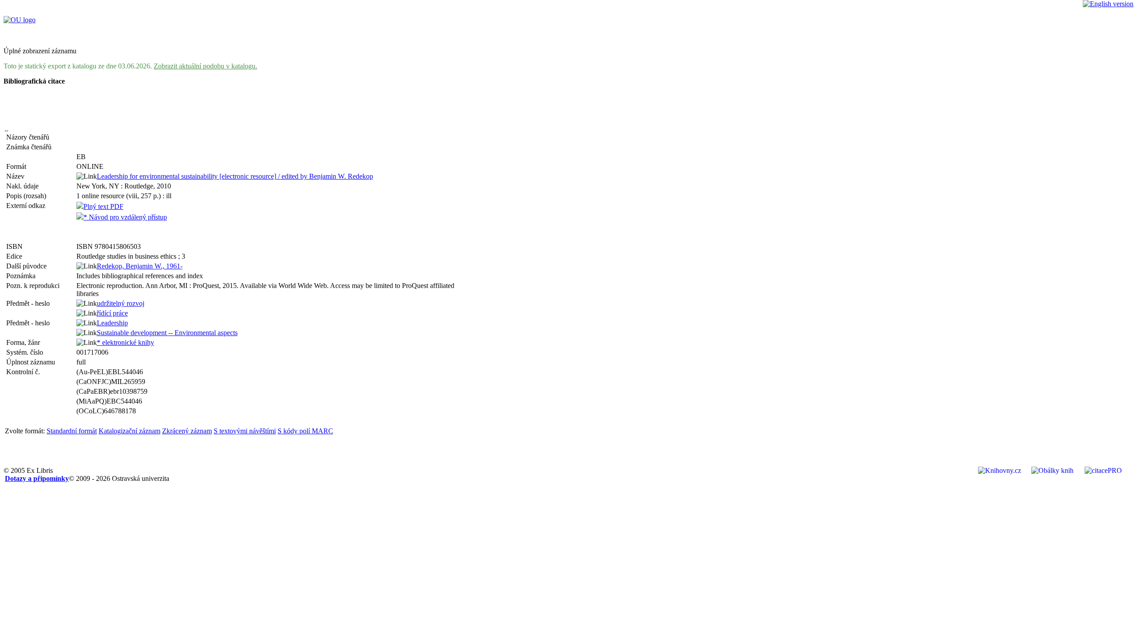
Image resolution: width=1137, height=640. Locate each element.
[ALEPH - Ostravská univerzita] (20, 20)
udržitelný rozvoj (120, 303)
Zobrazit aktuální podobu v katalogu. (205, 66)
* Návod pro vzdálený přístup (125, 217)
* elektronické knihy (125, 342)
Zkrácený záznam (187, 431)
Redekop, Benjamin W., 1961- (140, 266)
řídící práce (112, 313)
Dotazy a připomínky (37, 478)
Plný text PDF (103, 206)
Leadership (112, 323)
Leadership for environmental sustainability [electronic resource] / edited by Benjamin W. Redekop (235, 176)
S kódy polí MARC (305, 431)
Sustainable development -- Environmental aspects (167, 332)
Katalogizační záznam (129, 431)
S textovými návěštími (245, 431)
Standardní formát (72, 431)
